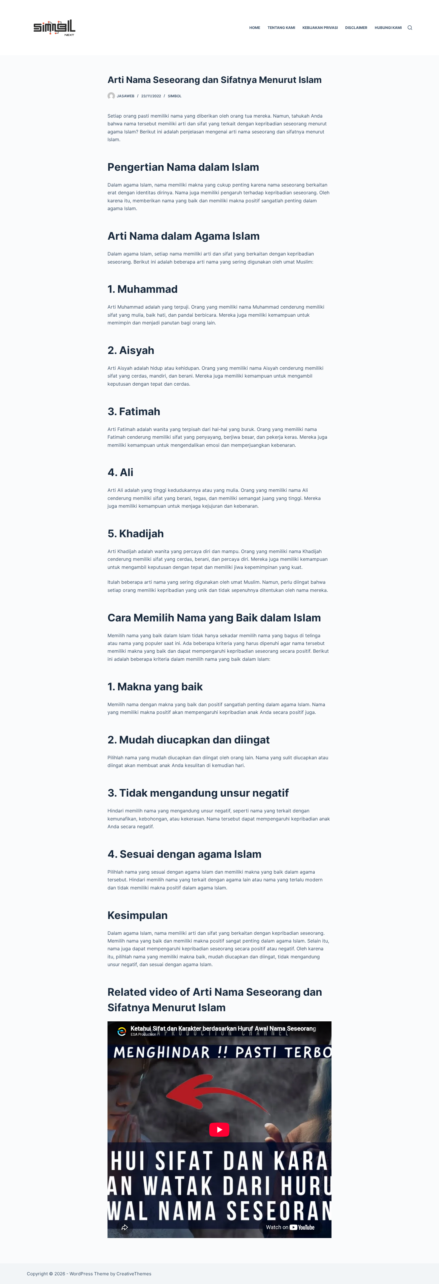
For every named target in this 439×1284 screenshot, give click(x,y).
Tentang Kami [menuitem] (281, 27)
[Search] (410, 27)
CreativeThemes (133, 1274)
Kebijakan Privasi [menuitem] (320, 27)
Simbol (175, 96)
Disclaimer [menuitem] (356, 27)
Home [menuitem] (254, 27)
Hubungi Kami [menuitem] (388, 27)
